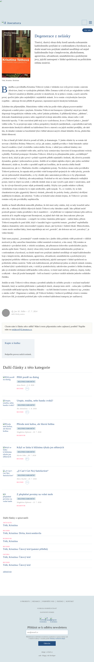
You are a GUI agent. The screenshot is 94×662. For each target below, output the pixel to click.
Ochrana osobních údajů (47, 608)
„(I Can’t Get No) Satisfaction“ (32, 470)
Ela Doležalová (22, 409)
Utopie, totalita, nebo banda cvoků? (35, 400)
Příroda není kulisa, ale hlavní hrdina (35, 424)
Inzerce (60, 601)
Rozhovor (21, 435)
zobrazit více (7, 572)
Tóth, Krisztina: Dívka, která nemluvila (22, 533)
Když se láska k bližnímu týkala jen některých (40, 447)
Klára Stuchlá (21, 479)
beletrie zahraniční (26, 382)
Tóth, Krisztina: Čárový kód (16, 557)
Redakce (36, 601)
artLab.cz (49, 652)
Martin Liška (21, 455)
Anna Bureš (21, 385)
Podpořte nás (48, 601)
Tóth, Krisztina (10, 525)
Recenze (20, 388)
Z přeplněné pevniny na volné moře (35, 494)
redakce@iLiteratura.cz (22, 329)
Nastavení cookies (47, 612)
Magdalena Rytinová (24, 432)
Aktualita (7, 522)
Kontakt (70, 601)
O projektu (25, 601)
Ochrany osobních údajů (57, 638)
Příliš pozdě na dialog (28, 377)
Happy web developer (48, 656)
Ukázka (6, 554)
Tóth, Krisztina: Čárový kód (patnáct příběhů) (25, 549)
